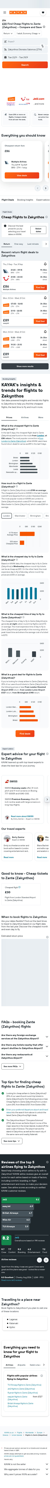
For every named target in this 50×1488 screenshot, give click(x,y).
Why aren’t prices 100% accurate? (20, 1474)
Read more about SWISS (22, 816)
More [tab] (40, 417)
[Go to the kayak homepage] (18, 12)
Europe (39, 1432)
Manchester (20, 516)
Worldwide (29, 1432)
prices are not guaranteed (13, 1456)
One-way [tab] (18, 244)
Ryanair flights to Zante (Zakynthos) (23, 1392)
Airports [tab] (21, 1365)
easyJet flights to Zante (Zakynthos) (17, 1398)
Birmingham (35, 516)
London (40, 435)
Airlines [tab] (25, 417)
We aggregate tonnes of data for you (22, 1469)
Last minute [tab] (33, 244)
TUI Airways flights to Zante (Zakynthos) (24, 1385)
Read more (9, 857)
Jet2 (17, 1237)
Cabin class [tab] (35, 1365)
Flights (19, 1432)
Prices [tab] (9, 417)
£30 (4, 23)
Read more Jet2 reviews (11, 1280)
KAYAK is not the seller (15, 1464)
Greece (5, 1435)
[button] (5, 12)
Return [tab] (7, 244)
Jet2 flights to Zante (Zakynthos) (21, 1389)
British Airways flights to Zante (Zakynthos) (20, 1404)
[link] (25, 733)
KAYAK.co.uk (9, 1432)
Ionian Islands (17, 1435)
